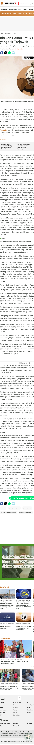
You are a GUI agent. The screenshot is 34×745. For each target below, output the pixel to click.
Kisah (14, 13)
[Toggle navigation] (2, 3)
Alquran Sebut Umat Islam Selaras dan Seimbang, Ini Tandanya (23, 146)
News (1, 707)
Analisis (15, 707)
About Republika (5, 723)
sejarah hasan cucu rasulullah (8, 512)
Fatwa (19, 13)
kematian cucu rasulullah (26, 512)
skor (25, 9)
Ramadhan (16, 715)
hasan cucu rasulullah (14, 508)
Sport (28, 707)
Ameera (2, 702)
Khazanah (3, 705)
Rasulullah (4, 130)
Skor (28, 702)
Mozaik (25, 13)
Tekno (15, 710)
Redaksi (15, 723)
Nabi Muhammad (6, 13)
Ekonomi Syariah (15, 9)
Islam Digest (8, 33)
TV (1, 715)
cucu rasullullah (27, 508)
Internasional (3, 710)
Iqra (14, 705)
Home (1, 33)
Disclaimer (3, 726)
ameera (4, 9)
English (29, 712)
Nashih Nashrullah (18, 49)
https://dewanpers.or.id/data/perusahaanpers (14, 735)
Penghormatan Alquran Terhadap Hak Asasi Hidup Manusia (6, 146)
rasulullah (3, 508)
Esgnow (2, 712)
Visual (15, 712)
